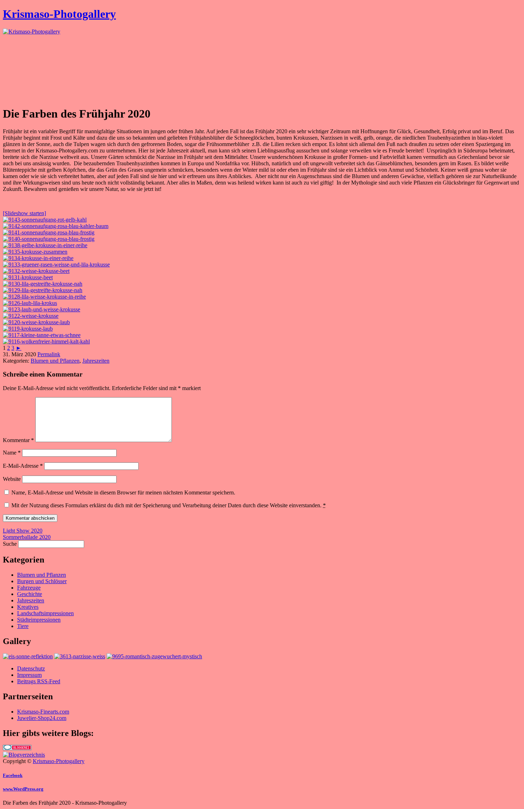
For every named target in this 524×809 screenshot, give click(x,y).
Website (12, 479)
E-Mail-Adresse (23, 466)
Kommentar (18, 440)
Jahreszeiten (95, 361)
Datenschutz (31, 668)
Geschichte (29, 594)
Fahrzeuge (29, 588)
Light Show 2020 (22, 531)
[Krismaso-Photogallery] (31, 31)
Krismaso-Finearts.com (43, 712)
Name (12, 453)
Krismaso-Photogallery (59, 13)
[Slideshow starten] (24, 213)
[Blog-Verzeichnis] (17, 748)
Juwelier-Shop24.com (41, 718)
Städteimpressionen (39, 620)
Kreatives (27, 607)
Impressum (29, 675)
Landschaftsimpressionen (45, 613)
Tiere (23, 626)
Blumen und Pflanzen (55, 361)
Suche (10, 544)
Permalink (48, 354)
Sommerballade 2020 (27, 537)
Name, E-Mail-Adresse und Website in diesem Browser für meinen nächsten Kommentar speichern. (123, 492)
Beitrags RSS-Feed (38, 681)
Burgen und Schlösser (42, 581)
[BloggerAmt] (24, 755)
